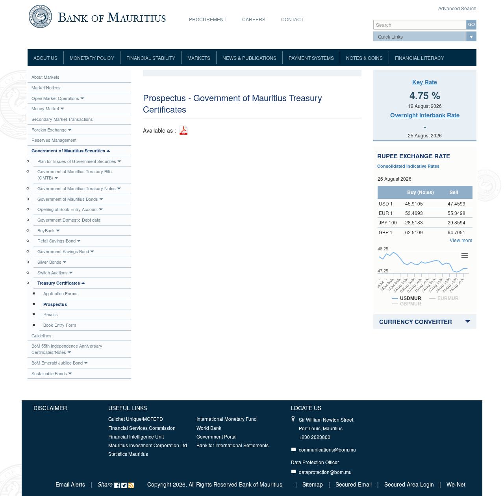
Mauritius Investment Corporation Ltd (147, 445)
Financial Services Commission (142, 427)
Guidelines (42, 335)
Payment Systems (311, 57)
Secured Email (353, 484)
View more (461, 240)
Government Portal (216, 436)
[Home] (97, 15)
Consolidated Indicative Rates (408, 166)
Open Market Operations (55, 98)
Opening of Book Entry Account (67, 209)
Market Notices (46, 87)
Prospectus (55, 304)
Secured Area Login (409, 484)
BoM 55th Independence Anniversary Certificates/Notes (67, 348)
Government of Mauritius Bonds (67, 199)
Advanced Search (457, 8)
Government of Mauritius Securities (68, 151)
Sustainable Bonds (49, 373)
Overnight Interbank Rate (425, 115)
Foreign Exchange (49, 129)
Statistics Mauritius (128, 453)
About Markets (45, 77)
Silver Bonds (49, 262)
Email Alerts (70, 484)
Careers (253, 19)
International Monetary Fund (226, 418)
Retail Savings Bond (56, 240)
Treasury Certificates (58, 283)
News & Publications (249, 57)
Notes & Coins (364, 57)
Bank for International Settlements (232, 445)
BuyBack (46, 230)
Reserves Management (54, 140)
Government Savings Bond (63, 251)
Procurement (207, 19)
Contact (292, 19)
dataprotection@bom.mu (325, 471)
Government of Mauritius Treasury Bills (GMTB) (74, 174)
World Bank (208, 427)
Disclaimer (50, 408)
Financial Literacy (419, 57)
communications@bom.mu (327, 449)
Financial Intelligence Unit (136, 436)
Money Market (45, 108)
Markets (198, 57)
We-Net (456, 484)
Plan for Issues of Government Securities (76, 161)
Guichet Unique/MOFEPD (135, 418)
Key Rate (424, 82)
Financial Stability (150, 57)
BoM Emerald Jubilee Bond (57, 362)
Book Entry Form (59, 325)
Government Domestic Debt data (68, 220)
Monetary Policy (92, 57)
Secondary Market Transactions (62, 119)
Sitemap (313, 484)
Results (50, 314)
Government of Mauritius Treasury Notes (76, 188)
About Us (45, 57)
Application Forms (60, 293)
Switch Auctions (52, 272)
